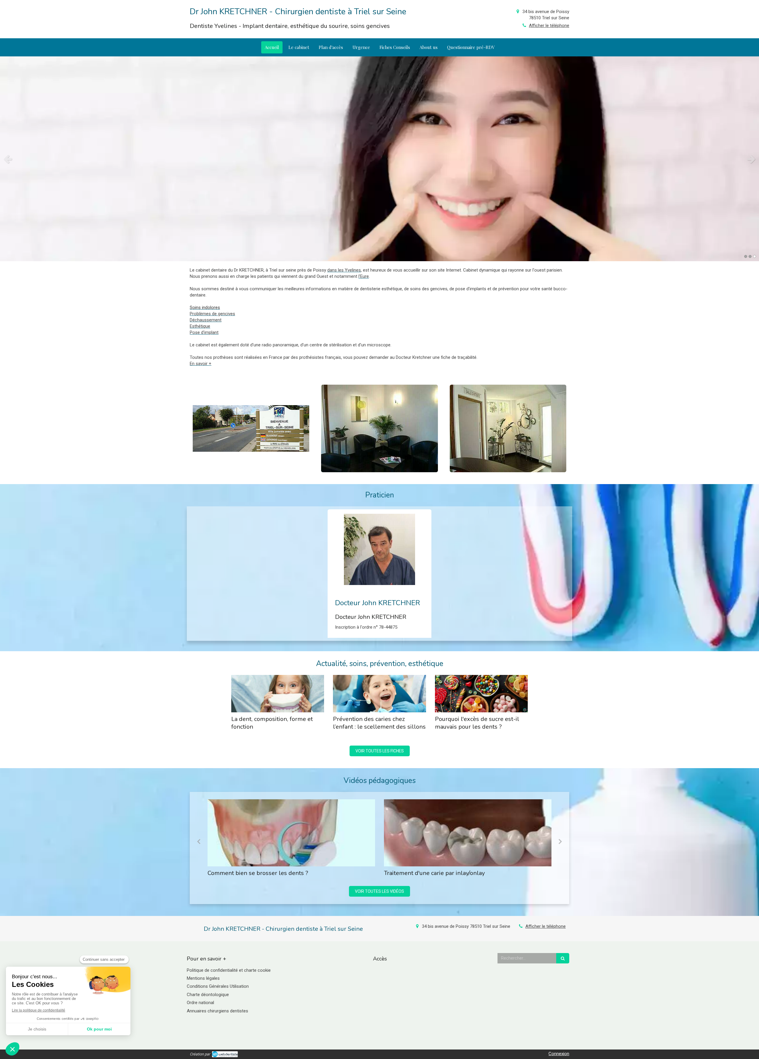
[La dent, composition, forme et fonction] (277, 693)
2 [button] (750, 256)
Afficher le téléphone (549, 25)
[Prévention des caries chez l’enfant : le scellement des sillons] (379, 693)
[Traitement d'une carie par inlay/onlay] (291, 832)
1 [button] (745, 256)
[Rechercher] (562, 958)
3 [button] (754, 256)
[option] (379, 158)
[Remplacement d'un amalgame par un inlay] (467, 832)
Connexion (558, 1053)
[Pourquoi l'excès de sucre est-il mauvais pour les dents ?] (481, 693)
